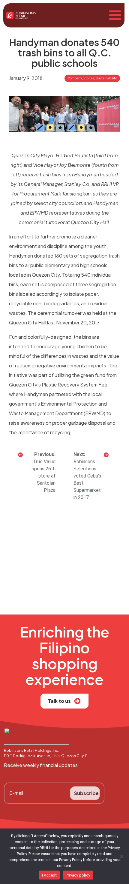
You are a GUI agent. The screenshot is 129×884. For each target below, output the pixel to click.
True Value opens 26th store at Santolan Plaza (44, 476)
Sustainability (106, 78)
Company (75, 78)
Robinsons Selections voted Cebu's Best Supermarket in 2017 (87, 479)
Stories (88, 78)
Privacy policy (78, 875)
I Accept (49, 875)
